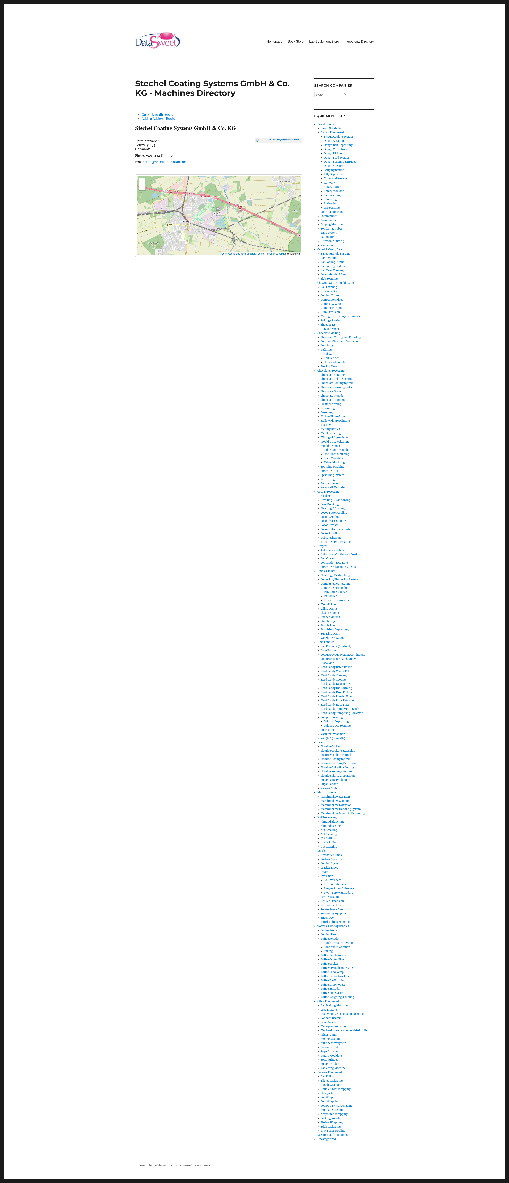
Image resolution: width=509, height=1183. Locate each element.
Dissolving (327, 663)
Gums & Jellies (326, 571)
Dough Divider (333, 153)
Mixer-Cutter (329, 1034)
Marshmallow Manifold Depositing (343, 813)
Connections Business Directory (238, 253)
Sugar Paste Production (335, 780)
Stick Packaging (331, 1126)
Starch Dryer (329, 621)
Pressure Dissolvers (336, 600)
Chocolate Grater (331, 391)
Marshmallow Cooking (335, 801)
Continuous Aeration (337, 947)
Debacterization (331, 537)
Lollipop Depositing (336, 721)
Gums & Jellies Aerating (336, 583)
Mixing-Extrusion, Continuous (340, 316)
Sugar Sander (329, 784)
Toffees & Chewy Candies (333, 926)
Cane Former (329, 650)
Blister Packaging (332, 1080)
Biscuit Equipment (332, 132)
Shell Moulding (333, 458)
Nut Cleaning (329, 834)
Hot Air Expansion (332, 901)
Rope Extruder (330, 1051)
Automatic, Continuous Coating (340, 554)
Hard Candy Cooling (333, 679)
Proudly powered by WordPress (190, 1165)
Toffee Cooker (329, 963)
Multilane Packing (332, 1110)
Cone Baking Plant (332, 212)
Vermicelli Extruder (333, 487)
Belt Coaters (328, 558)
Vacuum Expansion (333, 734)
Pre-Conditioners (335, 884)
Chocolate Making (328, 333)
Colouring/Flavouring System (339, 579)
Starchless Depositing (335, 629)
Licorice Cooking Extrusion (338, 750)
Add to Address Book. (158, 119)
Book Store (296, 41)
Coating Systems (331, 859)
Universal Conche (335, 362)
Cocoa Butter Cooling (334, 512)
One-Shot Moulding (336, 454)
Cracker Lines (329, 867)
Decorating (328, 408)
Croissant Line (330, 220)
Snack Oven (328, 917)
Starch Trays (329, 625)
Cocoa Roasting (330, 533)
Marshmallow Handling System (341, 809)
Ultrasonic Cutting (332, 241)
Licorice (322, 742)
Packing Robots (330, 1118)
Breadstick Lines (331, 855)
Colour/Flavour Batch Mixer (338, 659)
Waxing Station (330, 788)
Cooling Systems (331, 863)
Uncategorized (326, 1139)
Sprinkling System (332, 475)
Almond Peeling (331, 826)
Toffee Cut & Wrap (332, 972)
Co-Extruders (332, 880)
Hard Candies (325, 642)
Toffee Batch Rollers (333, 955)
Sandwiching (332, 195)
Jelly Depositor (333, 174)
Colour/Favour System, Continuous (343, 654)
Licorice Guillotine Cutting (337, 767)
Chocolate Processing (331, 370)
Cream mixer (329, 216)
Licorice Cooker (330, 746)
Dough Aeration (334, 141)
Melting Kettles (330, 429)
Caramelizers (329, 930)
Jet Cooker (330, 596)
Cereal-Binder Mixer (334, 274)
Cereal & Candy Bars (329, 249)
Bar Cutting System (333, 266)
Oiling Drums (329, 608)
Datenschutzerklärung (153, 1165)
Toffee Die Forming (333, 980)
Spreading (330, 199)
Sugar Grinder (330, 1064)
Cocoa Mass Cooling (333, 521)
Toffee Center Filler (333, 959)
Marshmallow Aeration (335, 796)
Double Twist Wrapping (336, 1089)
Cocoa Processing (328, 491)
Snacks (321, 851)
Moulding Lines (331, 446)
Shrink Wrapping (332, 1122)
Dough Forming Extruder (340, 161)
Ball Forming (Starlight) (336, 646)
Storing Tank (329, 366)
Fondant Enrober (331, 228)
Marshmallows (326, 792)
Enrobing (327, 412)
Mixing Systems (331, 1039)
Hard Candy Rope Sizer (335, 704)
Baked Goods (325, 124)
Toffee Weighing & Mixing (337, 997)
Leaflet (261, 253)
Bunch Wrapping (331, 1085)
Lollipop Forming (332, 717)
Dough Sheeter (333, 166)
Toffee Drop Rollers (333, 984)
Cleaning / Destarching (335, 575)
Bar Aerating (329, 258)
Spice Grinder (329, 1059)
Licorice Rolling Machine (336, 771)
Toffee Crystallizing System (338, 968)
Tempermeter (329, 483)
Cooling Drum (329, 934)
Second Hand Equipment (333, 1135)
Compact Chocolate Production (340, 341)
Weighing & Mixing (333, 638)
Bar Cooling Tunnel (333, 262)
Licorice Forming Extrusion (338, 763)
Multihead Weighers (333, 1043)
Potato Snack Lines (333, 909)
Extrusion (327, 876)
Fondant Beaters (331, 1018)
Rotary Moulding (331, 1055)
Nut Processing (327, 817)
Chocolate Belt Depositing (337, 379)
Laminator (327, 237)
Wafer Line (327, 245)
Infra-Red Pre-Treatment (337, 542)
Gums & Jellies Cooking (335, 588)
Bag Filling (327, 1076)
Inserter (326, 425)
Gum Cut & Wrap (331, 303)
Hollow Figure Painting (335, 420)
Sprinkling (330, 203)
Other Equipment (328, 1001)
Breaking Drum (330, 291)
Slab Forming (329, 278)
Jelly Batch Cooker (335, 592)
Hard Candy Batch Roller (336, 667)
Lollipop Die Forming (337, 725)
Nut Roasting (329, 846)
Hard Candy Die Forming (336, 688)
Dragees (322, 546)
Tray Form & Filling (333, 1130)
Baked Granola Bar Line (335, 253)
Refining (326, 349)
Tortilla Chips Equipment (336, 922)
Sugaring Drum (330, 633)
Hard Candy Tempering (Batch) (340, 709)
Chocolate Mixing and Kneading (341, 337)
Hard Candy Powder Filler (337, 696)
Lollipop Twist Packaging (337, 1105)
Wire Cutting (332, 207)
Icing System (329, 232)
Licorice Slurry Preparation (338, 775)
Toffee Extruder (331, 988)
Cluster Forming (331, 404)
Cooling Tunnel (330, 295)
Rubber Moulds (330, 617)
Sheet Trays (328, 324)
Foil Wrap (327, 1097)
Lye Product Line (331, 905)
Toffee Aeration (330, 938)
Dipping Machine (332, 224)
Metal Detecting (331, 433)
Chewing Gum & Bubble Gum (335, 283)
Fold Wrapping (330, 1101)
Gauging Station (334, 170)
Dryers (325, 872)
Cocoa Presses (330, 525)
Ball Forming (329, 287)
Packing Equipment (329, 1072)
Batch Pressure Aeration (339, 943)
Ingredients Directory (359, 41)
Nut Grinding (329, 842)
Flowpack (327, 1093)
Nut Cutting (328, 838)
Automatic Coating (332, 550)
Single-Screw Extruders (339, 888)
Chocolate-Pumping (333, 400)
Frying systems (330, 897)
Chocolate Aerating (333, 374)
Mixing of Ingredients (335, 437)
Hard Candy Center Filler (336, 671)
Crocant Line (329, 1009)
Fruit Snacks (329, 1022)
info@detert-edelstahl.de (165, 162)
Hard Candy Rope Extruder (337, 700)
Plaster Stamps (330, 613)
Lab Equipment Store (324, 41)
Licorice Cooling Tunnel (336, 755)
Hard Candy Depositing (335, 684)
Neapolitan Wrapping (334, 1114)
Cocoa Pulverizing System (337, 529)
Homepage (274, 41)
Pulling (328, 951)
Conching (327, 345)
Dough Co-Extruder (336, 149)
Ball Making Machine (334, 1005)
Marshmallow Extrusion (336, 805)
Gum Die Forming (332, 308)
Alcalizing (327, 496)
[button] (218, 211)
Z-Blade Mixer (330, 329)
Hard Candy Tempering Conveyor (342, 713)
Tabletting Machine (333, 1068)
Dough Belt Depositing (338, 145)
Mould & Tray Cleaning (335, 441)
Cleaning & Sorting (333, 508)
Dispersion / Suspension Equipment (343, 1014)
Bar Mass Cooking (332, 270)
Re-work (329, 182)
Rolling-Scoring (331, 320)
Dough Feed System (336, 157)
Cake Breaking (330, 504)
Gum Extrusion (330, 312)
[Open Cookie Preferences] (9, 1178)
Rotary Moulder (334, 191)
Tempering (328, 479)
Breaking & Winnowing (335, 500)
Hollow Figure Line (333, 416)
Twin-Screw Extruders (338, 892)
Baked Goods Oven (332, 128)
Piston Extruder (331, 1047)
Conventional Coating (334, 562)
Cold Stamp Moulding (337, 450)
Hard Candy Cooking (334, 675)
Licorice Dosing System (336, 759)
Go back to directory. (158, 115)
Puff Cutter (327, 730)
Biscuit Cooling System (338, 136)
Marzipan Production (334, 1026)
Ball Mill (329, 354)
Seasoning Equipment (335, 913)
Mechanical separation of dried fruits (344, 1030)
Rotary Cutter (332, 187)
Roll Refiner (331, 358)
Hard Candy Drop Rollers (336, 692)
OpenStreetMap (278, 253)
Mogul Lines (328, 604)
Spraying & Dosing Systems (338, 567)
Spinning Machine (332, 466)
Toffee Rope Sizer (332, 993)
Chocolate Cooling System (337, 383)
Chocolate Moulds (332, 395)
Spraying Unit (329, 471)
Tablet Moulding (334, 462)
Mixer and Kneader (336, 178)
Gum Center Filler (332, 299)
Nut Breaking (329, 830)
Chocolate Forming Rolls (336, 387)
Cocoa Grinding (330, 517)
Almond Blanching (333, 821)
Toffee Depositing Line (335, 976)
